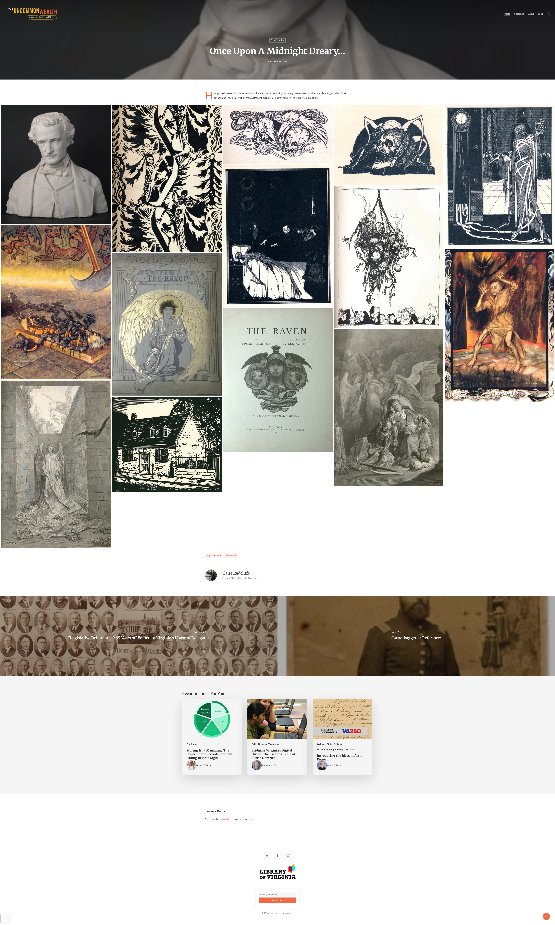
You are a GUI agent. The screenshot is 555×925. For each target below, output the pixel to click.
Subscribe (277, 900)
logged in (225, 819)
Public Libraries (259, 744)
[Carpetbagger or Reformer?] (416, 636)
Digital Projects (334, 744)
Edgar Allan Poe (214, 555)
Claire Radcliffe (236, 573)
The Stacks (277, 40)
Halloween (231, 555)
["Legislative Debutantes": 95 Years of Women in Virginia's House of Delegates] (139, 636)
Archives (321, 744)
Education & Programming (330, 749)
